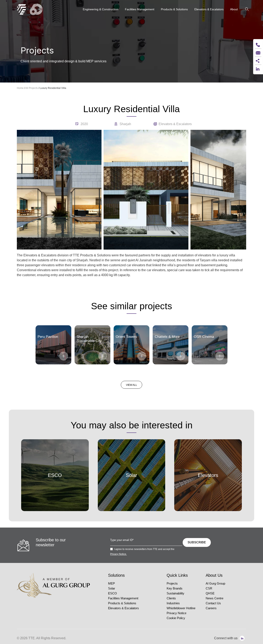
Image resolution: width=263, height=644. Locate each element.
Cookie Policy (176, 618)
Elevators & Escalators (123, 608)
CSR (209, 588)
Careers (211, 608)
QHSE (210, 593)
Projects (172, 583)
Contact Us (213, 603)
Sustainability (175, 593)
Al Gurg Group (215, 583)
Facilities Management (123, 598)
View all (131, 385)
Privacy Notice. (118, 554)
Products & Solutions (122, 603)
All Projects (31, 88)
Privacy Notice (176, 613)
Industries (173, 603)
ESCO (112, 593)
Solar (111, 588)
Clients (171, 598)
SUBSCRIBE (197, 542)
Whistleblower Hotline (181, 608)
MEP (111, 583)
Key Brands (174, 588)
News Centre (214, 598)
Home (20, 88)
